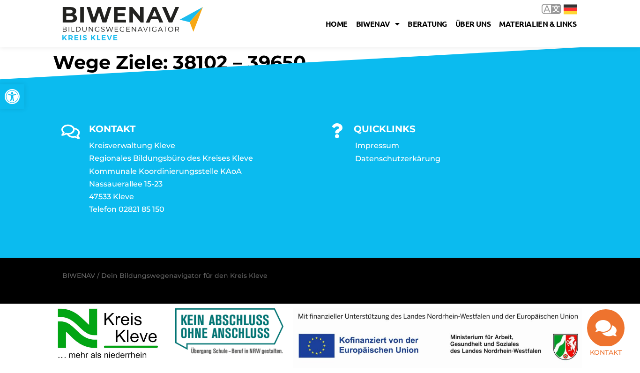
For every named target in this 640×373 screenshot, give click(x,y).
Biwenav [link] (373, 24)
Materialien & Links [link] (537, 24)
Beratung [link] (427, 24)
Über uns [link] (473, 24)
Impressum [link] (377, 145)
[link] (12, 96)
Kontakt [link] (606, 352)
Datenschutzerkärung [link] (397, 158)
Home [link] (337, 24)
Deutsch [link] (563, 8)
